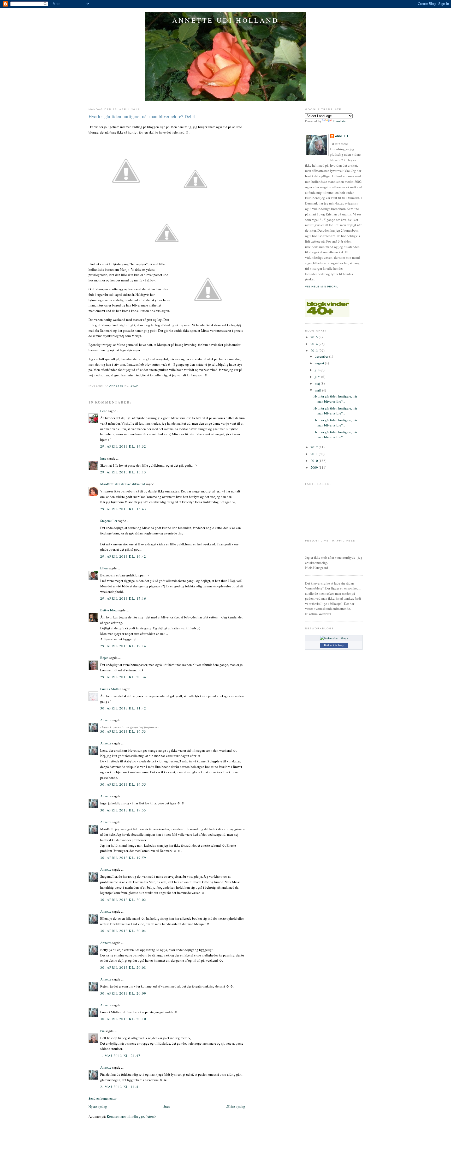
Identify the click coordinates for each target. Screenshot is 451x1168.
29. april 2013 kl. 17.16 (123, 598)
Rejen (104, 657)
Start (166, 1106)
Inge (103, 458)
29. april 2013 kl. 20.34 (123, 677)
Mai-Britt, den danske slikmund (122, 483)
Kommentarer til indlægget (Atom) (131, 1116)
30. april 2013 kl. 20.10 (123, 1018)
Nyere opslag (97, 1106)
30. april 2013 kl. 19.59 (123, 857)
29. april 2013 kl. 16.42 (123, 556)
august (320, 363)
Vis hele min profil (321, 286)
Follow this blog (333, 645)
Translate (339, 121)
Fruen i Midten (110, 689)
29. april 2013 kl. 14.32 (123, 446)
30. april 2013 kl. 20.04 (123, 930)
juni (318, 376)
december (322, 356)
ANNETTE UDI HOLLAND (225, 20)
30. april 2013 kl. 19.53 (123, 731)
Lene (103, 410)
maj (318, 383)
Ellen (104, 568)
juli (318, 370)
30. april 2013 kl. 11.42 (123, 708)
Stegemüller (108, 520)
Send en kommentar (102, 1098)
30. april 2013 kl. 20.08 (123, 967)
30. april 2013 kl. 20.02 (123, 899)
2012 (315, 447)
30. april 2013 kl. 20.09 (123, 993)
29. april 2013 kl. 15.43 (123, 509)
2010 (315, 460)
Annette (105, 720)
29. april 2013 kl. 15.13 (123, 472)
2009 (315, 467)
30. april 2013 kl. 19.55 (123, 784)
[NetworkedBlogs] (334, 638)
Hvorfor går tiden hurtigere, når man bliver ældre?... (335, 399)
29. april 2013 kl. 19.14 (123, 645)
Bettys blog (108, 610)
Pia (102, 1030)
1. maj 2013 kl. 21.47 (120, 1055)
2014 (315, 343)
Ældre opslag (235, 1106)
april (318, 390)
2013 (315, 350)
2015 (315, 337)
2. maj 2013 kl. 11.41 (120, 1086)
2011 (315, 453)
